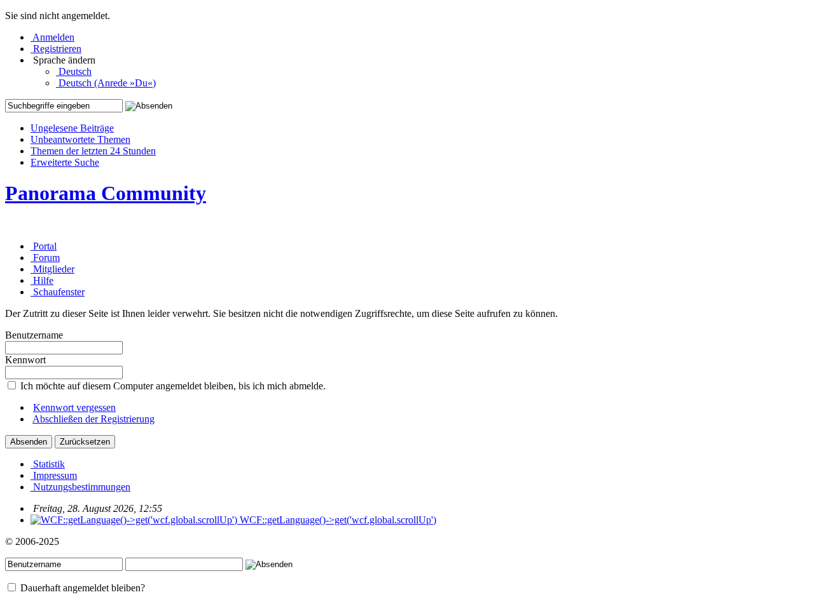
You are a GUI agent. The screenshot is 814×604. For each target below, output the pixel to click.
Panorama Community (105, 193)
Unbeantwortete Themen (80, 139)
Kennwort (25, 359)
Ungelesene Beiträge (72, 128)
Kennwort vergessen (74, 407)
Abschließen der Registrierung (93, 418)
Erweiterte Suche (65, 162)
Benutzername (34, 335)
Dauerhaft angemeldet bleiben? (81, 587)
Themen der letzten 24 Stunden (93, 150)
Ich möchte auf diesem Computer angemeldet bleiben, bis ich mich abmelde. (172, 385)
